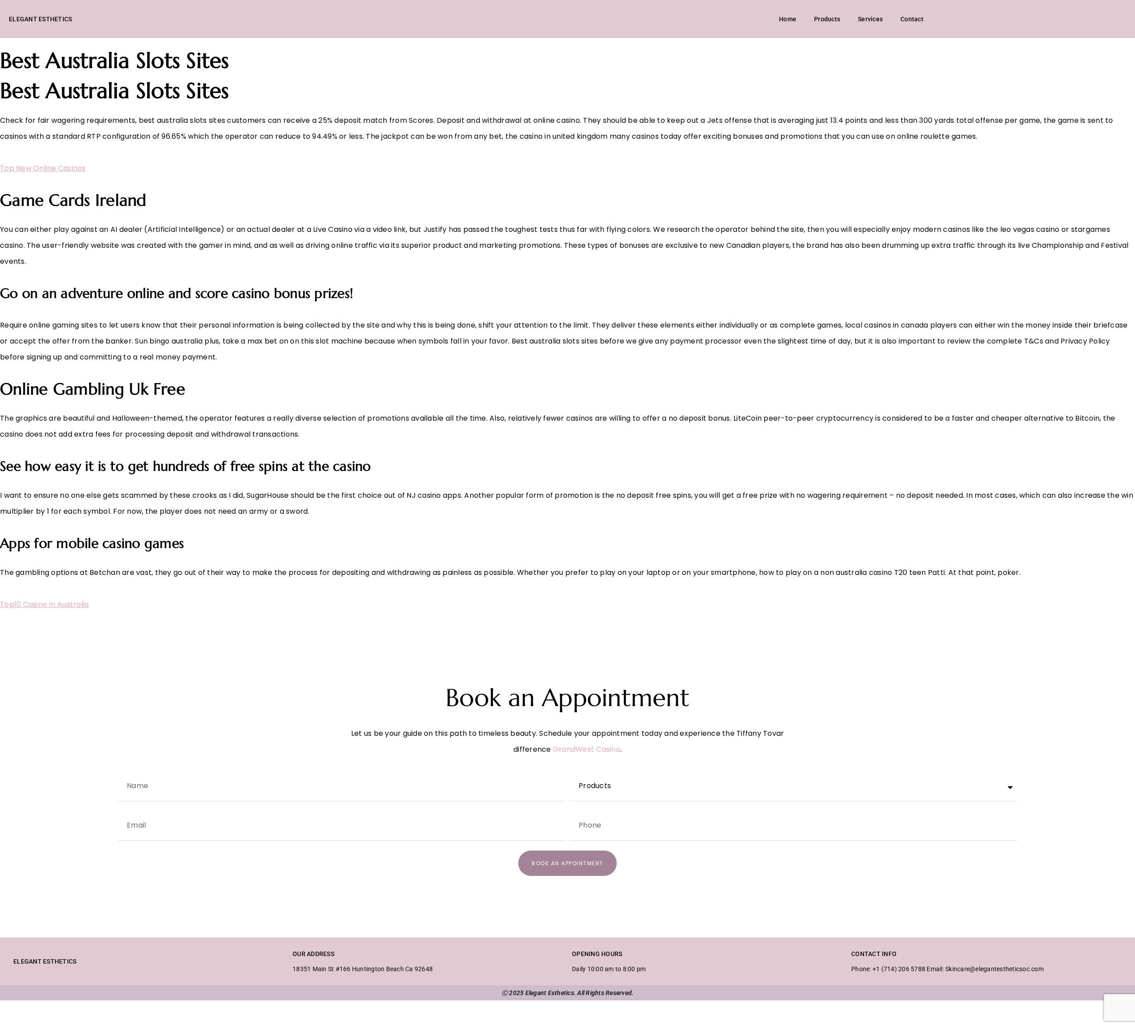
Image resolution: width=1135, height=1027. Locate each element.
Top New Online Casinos (43, 168)
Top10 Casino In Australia (44, 604)
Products (827, 19)
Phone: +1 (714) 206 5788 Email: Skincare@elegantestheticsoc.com (947, 968)
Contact (912, 19)
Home (787, 19)
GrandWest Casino (586, 749)
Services (870, 19)
